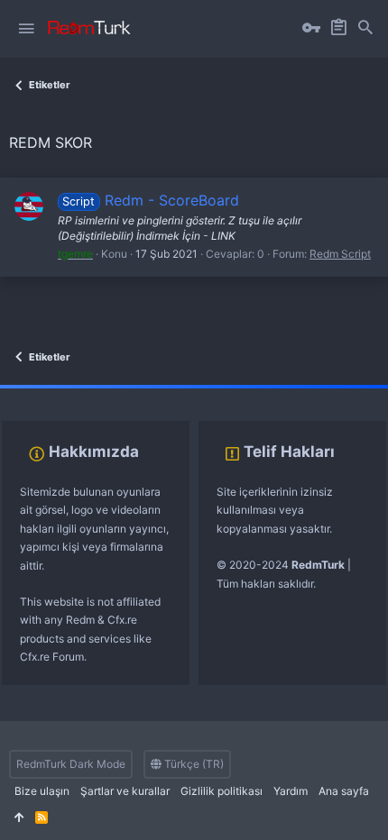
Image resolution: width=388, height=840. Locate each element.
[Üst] (19, 818)
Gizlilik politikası (221, 791)
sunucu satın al (197, 393)
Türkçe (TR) (193, 764)
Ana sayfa (344, 791)
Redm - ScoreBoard (150, 200)
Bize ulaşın (41, 791)
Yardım (290, 791)
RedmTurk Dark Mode (70, 764)
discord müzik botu (285, 393)
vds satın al (127, 393)
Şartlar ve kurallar (125, 791)
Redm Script (340, 253)
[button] (26, 29)
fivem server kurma (48, 393)
